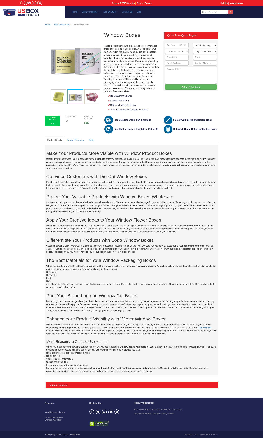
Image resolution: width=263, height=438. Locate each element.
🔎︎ (231, 12)
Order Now (75, 434)
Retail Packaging (62, 24)
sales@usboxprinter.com (55, 412)
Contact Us (127, 11)
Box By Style (110, 11)
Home (74, 11)
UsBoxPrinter (205, 327)
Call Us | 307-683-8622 (231, 3)
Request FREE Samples (123, 3)
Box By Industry (90, 11)
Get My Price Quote (190, 87)
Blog (139, 11)
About (58, 434)
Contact (66, 434)
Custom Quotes (144, 3)
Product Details (54, 139)
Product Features (75, 139)
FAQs (91, 139)
